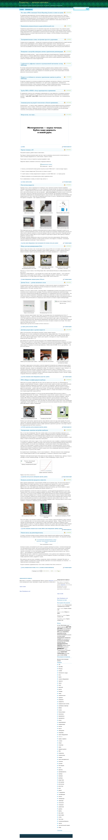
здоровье (61, 697)
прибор (59, 645)
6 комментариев (67, 326)
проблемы (60, 647)
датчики (60, 628)
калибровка (67, 630)
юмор (23, 146)
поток (51, 243)
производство (65, 646)
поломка (66, 641)
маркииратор (61, 716)
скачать (60, 796)
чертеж (27, 181)
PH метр (60, 668)
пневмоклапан (62, 755)
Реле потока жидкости (27, 185)
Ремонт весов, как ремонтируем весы (32, 532)
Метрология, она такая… (28, 115)
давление (28, 427)
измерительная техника (36, 528)
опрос (60, 747)
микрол (65, 634)
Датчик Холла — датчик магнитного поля (33, 282)
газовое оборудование (64, 679)
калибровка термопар (63, 705)
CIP (59, 664)
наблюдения (36, 476)
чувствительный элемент (64, 825)
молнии (60, 726)
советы (66, 648)
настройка (59, 636)
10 (51, 571)
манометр (66, 631)
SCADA (23, 427)
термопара (63, 651)
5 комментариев (67, 243)
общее (60, 742)
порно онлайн (60, 593)
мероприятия (61, 718)
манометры (60, 633)
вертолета (63, 584)
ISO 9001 (59, 625)
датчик (23, 243)
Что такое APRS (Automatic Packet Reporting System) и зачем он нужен (42, 12)
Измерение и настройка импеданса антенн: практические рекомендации (42, 51)
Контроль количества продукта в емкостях (33, 480)
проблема (68, 645)
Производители (28, 9)
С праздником (62, 792)
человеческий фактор (49, 567)
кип (58, 631)
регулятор (61, 786)
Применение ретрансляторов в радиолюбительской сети (37, 26)
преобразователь (62, 643)
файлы (60, 810)
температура (61, 798)
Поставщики (61, 765)
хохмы (23, 181)
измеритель (61, 701)
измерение (68, 628)
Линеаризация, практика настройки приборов (34, 430)
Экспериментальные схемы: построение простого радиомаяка (39, 39)
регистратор (61, 784)
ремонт (56, 243)
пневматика (67, 637)
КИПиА (43, 528)
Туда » (58, 571)
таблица (58, 651)
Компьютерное (62, 712)
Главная (22, 9)
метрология (60, 634)
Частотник (63, 625)
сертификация (62, 794)
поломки (47, 243)
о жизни (60, 740)
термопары (61, 653)
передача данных (36, 279)
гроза (60, 685)
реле (54, 243)
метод (28, 476)
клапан (61, 631)
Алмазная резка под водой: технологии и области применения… (40, 102)
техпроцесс (61, 804)
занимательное (62, 695)
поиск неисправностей (40, 243)
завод (60, 693)
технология (61, 802)
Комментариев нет (67, 146)
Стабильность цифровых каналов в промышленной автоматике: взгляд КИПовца (42, 64)
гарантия (59, 627)
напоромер (69, 634)
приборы (56, 528)
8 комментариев (67, 567)
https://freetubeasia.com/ (62, 598)
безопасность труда (63, 672)
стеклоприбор (67, 650)
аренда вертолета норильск (63, 579)
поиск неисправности (65, 639)
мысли (31, 476)
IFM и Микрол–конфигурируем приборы (33, 380)
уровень (48, 376)
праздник (59, 642)
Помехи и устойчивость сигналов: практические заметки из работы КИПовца (41, 77)
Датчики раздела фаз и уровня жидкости (33, 330)
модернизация (62, 724)
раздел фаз (42, 376)
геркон (23, 326)
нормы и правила (62, 738)
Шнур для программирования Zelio (31, 246)
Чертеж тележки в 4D (27, 150)
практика (41, 427)
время (60, 677)
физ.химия (61, 813)
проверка (61, 775)
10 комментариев (67, 181)
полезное (31, 326)
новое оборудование (30, 243)
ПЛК (41, 279)
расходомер (61, 782)
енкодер (64, 628)
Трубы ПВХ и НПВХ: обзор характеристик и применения (38, 90)
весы (23, 567)
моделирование (62, 722)
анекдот (67, 625)
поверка (59, 639)
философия (67, 653)
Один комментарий (67, 476)
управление (61, 806)
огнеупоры (61, 745)
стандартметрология (61, 650)
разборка (61, 778)
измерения (28, 376)
